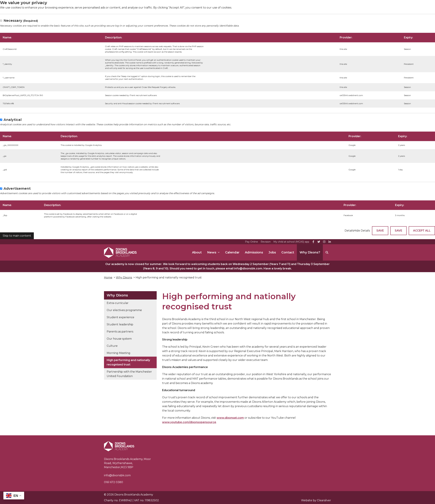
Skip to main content (17, 235)
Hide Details (362, 230)
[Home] (120, 252)
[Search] (327, 252)
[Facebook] (313, 241)
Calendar (232, 252)
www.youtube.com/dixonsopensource (189, 422)
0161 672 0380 (113, 482)
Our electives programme (124, 310)
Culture (112, 345)
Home (108, 277)
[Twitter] (318, 241)
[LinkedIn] (329, 241)
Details (349, 230)
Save (380, 230)
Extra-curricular (117, 303)
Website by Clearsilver (316, 500)
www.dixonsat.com (230, 417)
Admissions (254, 252)
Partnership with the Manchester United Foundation (129, 374)
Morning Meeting (118, 353)
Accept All (422, 230)
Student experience (120, 317)
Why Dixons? (310, 252)
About (197, 252)
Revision (266, 241)
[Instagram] (324, 241)
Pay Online (251, 241)
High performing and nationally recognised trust (128, 362)
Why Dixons (124, 277)
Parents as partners (120, 331)
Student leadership (120, 324)
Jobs (272, 252)
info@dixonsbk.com (117, 475)
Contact (287, 252)
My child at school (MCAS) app (291, 241)
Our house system (119, 338)
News (211, 252)
